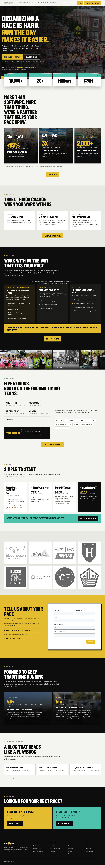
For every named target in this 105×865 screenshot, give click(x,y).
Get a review (71, 853)
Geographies (44, 2)
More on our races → (12, 720)
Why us (20, 2)
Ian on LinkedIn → (73, 720)
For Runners (64, 3)
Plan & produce (37, 845)
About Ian (70, 848)
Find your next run (55, 848)
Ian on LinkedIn (89, 851)
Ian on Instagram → (61, 720)
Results (52, 845)
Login (80, 3)
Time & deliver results (38, 851)
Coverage (70, 851)
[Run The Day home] (8, 3)
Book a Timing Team (52, 339)
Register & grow (37, 848)
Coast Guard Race (50, 150)
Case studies (36, 2)
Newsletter (88, 848)
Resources (53, 2)
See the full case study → (14, 160)
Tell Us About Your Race (92, 3)
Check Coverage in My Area (52, 444)
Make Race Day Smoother (52, 236)
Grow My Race (52, 175)
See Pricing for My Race (88, 518)
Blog (51, 853)
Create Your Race (32, 57)
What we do (26, 2)
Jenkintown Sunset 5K (17, 152)
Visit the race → (81, 160)
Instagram (88, 845)
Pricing (73, 3)
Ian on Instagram (90, 853)
